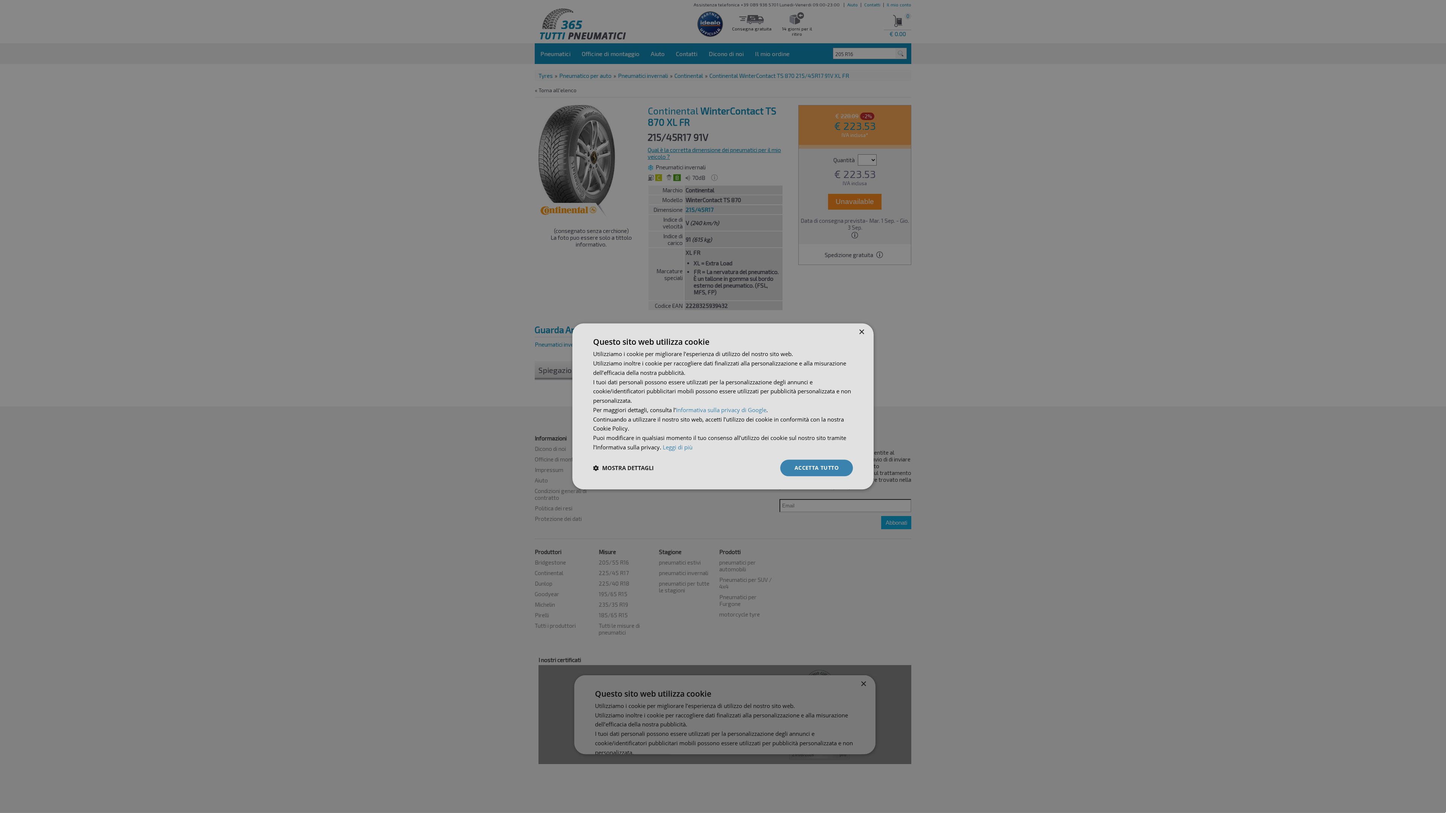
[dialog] (723, 406)
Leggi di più (677, 447)
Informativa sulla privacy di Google (721, 410)
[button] (623, 468)
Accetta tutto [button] (817, 467)
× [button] (861, 332)
